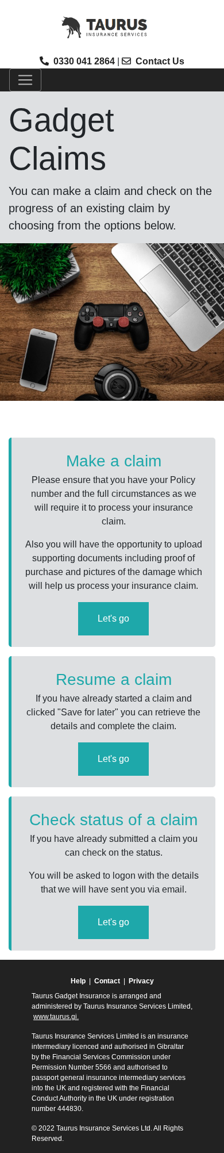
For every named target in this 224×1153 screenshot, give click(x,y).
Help (78, 981)
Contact (107, 981)
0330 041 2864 (84, 61)
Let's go (113, 618)
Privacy (141, 981)
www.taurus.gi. (56, 1017)
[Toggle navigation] (25, 79)
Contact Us (160, 61)
